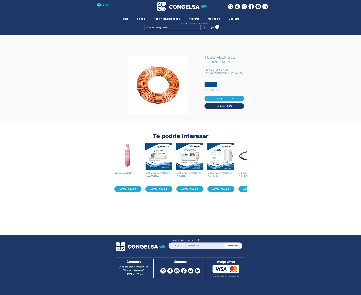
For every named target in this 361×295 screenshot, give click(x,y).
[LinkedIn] (265, 6)
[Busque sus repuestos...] (204, 27)
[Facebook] (251, 6)
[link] (215, 27)
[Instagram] (244, 6)
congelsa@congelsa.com (136, 267)
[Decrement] (206, 84)
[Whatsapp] (230, 6)
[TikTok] (237, 6)
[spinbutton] (210, 84)
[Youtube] (258, 6)
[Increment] (215, 84)
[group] (180, 167)
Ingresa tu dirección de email (186, 240)
